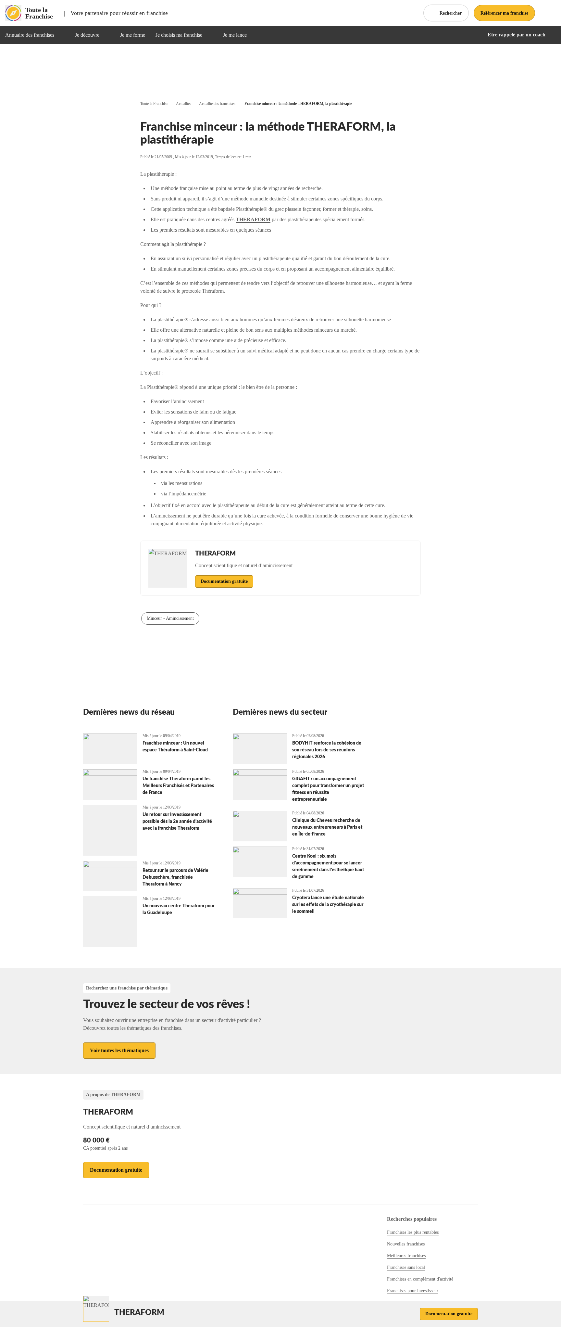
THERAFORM (253, 219)
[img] (62, 35)
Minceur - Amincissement (170, 618)
